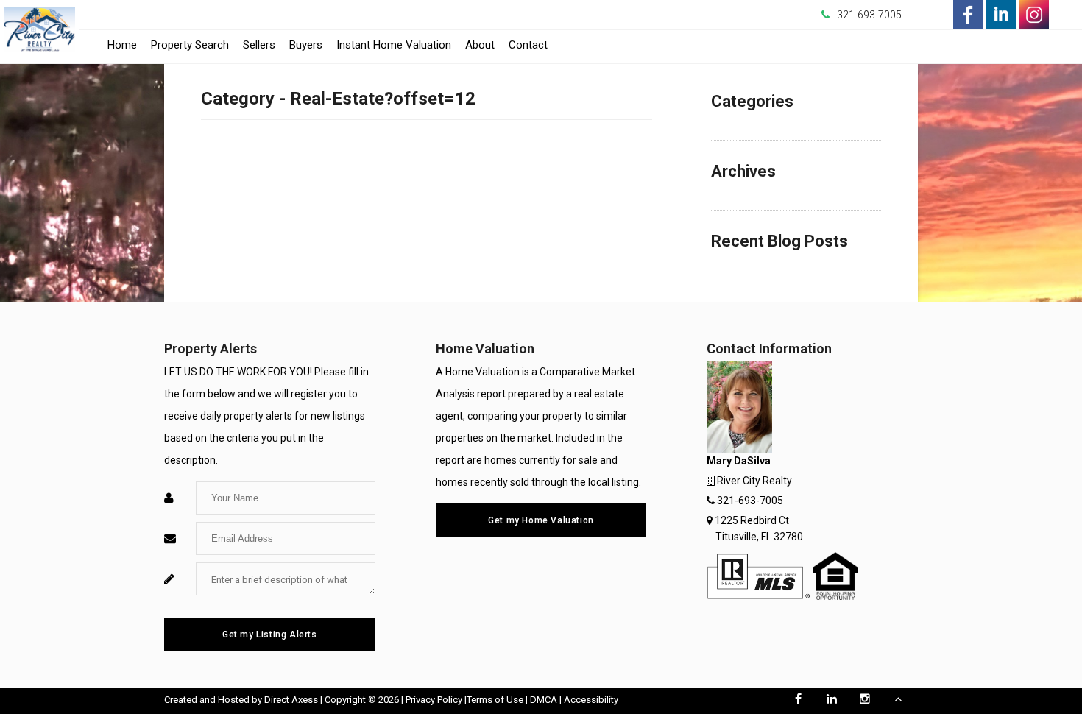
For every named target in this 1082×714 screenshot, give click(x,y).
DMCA (543, 699)
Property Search (190, 45)
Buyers (305, 45)
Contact (528, 45)
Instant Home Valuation (393, 45)
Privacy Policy (434, 699)
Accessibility (591, 699)
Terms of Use (495, 699)
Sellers (259, 45)
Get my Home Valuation (541, 520)
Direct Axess (291, 699)
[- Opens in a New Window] (968, 14)
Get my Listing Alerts (269, 634)
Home (122, 45)
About (480, 45)
